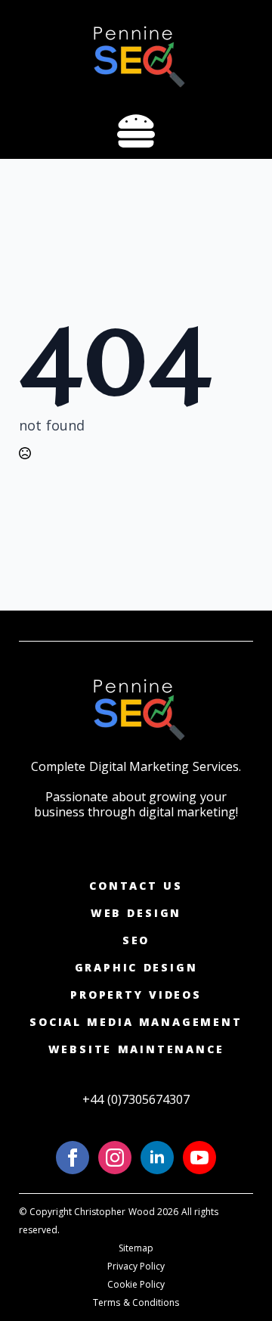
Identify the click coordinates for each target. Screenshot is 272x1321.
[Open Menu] (136, 132)
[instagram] (114, 1157)
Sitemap (136, 1248)
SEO (136, 940)
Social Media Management (135, 1022)
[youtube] (199, 1157)
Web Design (136, 913)
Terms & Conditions (136, 1302)
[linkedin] (157, 1157)
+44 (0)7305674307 (136, 1099)
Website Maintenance (136, 1049)
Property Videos (136, 994)
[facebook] (72, 1157)
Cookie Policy (136, 1284)
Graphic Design (136, 967)
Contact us (136, 885)
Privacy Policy (136, 1266)
